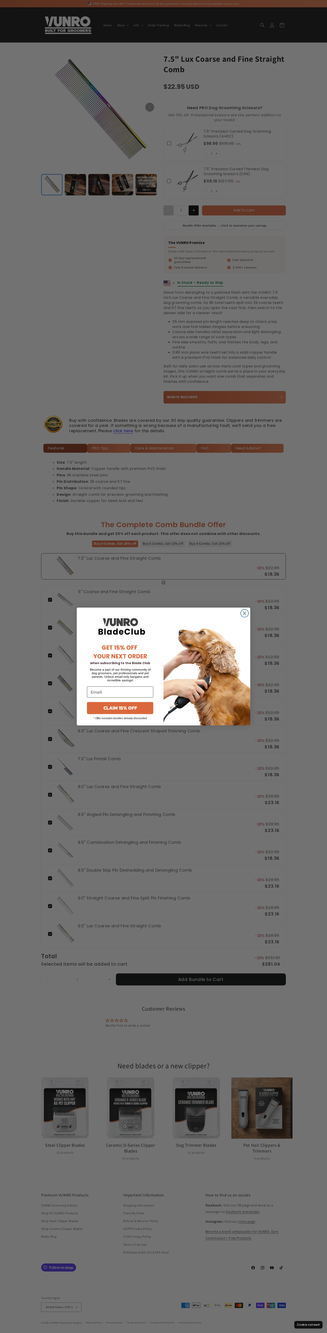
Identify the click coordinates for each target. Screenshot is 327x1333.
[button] (308, 1325)
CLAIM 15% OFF (120, 708)
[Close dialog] (244, 613)
